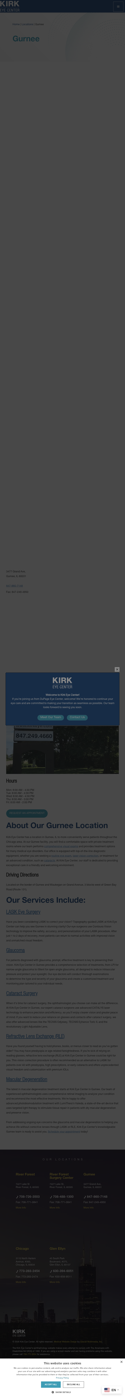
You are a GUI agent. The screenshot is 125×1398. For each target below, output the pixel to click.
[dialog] (62, 1378)
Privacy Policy (62, 1377)
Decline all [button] (73, 1384)
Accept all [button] (51, 1384)
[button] (62, 1392)
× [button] (121, 1362)
